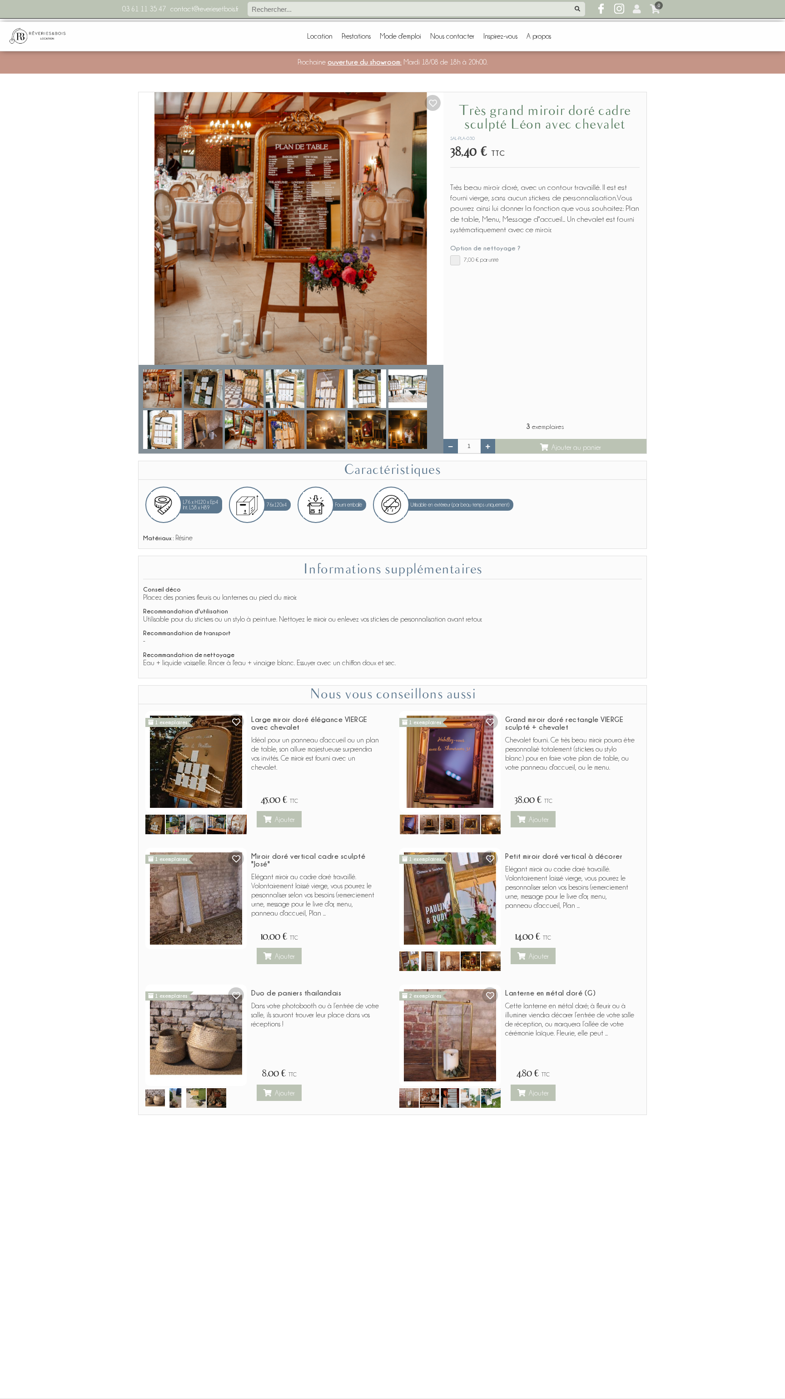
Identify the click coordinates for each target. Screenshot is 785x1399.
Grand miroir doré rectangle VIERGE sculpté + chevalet (564, 723)
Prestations (356, 36)
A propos (539, 36)
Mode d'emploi (400, 36)
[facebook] (601, 9)
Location (320, 36)
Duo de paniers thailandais (296, 992)
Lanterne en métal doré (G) (550, 992)
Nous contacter (452, 36)
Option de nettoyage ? (485, 247)
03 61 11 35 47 (144, 9)
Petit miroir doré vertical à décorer (563, 856)
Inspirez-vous (500, 36)
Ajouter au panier (576, 447)
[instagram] (619, 9)
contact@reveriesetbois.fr (204, 9)
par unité (481, 260)
